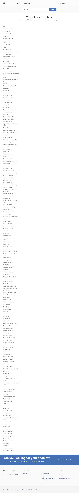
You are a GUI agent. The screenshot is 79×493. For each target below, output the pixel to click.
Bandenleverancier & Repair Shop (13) (11, 80)
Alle (4, 26)
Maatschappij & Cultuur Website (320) (10, 254)
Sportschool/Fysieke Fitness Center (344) (11, 383)
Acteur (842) (6, 36)
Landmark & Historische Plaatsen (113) (11, 238)
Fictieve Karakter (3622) (8, 154)
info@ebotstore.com (64, 478)
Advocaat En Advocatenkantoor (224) (10, 41)
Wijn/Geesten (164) (7, 433)
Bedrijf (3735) (6, 83)
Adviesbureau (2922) (8, 38)
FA (26, 489)
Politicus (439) (6, 318)
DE (20, 489)
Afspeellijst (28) (6, 44)
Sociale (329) (6, 364)
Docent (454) (6, 127)
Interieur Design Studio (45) (9, 214)
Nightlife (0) (6, 443)
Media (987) (6, 264)
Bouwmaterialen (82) (8, 95)
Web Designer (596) (7, 424)
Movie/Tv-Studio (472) (8, 281)
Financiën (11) (6, 163)
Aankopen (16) (6, 31)
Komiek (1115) (6, 231)
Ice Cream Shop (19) (7, 209)
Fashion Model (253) (8, 149)
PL (31, 489)
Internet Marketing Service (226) (10, 216)
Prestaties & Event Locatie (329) (10, 323)
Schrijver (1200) (6, 354)
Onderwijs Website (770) (8, 302)
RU (8, 489)
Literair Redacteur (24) (8, 246)
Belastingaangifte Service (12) (10, 85)
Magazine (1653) (7, 257)
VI (17, 489)
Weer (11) (5, 429)
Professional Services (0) (8, 448)
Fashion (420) (6, 147)
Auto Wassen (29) (7, 71)
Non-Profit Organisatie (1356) (10, 295)
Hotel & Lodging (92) (8, 193)
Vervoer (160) (6, 413)
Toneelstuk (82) (6, 398)
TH (33, 489)
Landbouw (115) (7, 235)
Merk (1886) (6, 269)
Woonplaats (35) (7, 438)
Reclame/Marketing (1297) (9, 337)
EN (13, 489)
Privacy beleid (44, 480)
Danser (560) (6, 114)
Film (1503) (5, 156)
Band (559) (5, 77)
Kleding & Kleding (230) (8, 226)
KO (22, 489)
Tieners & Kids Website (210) (9, 396)
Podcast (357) (6, 316)
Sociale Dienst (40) (7, 366)
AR (36, 489)
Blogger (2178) (6, 88)
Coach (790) (6, 107)
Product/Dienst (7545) (8, 328)
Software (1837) (6, 371)
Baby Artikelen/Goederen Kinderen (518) (11, 74)
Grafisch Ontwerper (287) (9, 187)
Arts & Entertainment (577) (9, 56)
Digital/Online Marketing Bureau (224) (10, 124)
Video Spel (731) (7, 415)
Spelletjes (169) (6, 376)
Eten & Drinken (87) (7, 142)
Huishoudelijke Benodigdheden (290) (10, 201)
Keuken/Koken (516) (8, 223)
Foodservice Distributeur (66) (10, 173)
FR (10, 489)
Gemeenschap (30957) (8, 182)
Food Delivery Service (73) (9, 170)
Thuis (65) (5, 394)
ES (38, 489)
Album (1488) (6, 47)
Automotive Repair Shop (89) (10, 66)
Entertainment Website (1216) (10, 139)
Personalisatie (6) (7, 309)
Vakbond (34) (6, 408)
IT (24, 489)
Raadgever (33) (6, 333)
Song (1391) (6, 373)
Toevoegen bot (62, 3)
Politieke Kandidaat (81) (8, 321)
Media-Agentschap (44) (8, 267)
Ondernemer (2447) (7, 297)
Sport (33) (5, 380)
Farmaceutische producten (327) (10, 144)
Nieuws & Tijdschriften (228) (9, 292)
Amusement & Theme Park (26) (10, 52)
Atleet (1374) (6, 59)
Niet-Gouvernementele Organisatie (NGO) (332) (11, 289)
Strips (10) (5, 387)
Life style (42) (6, 244)
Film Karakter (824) (7, 158)
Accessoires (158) (7, 33)
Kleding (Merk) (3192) (8, 228)
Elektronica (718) (7, 135)
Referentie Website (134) (8, 342)
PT (15, 489)
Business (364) (6, 100)
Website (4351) (6, 426)
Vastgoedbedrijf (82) (7, 410)
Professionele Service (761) (9, 330)
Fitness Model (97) (7, 168)
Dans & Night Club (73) (8, 116)
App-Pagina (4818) (7, 54)
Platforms (19, 3)
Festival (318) (6, 151)
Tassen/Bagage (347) (8, 391)
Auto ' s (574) (6, 68)
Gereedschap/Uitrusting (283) (10, 185)
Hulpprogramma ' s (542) (9, 207)
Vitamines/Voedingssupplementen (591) (11, 418)
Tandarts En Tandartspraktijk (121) (11, 389)
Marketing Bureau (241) (8, 260)
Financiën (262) (6, 166)
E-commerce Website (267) (9, 130)
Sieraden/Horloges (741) (8, 359)
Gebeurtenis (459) (7, 180)
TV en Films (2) (6, 406)
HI (29, 489)
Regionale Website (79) (8, 347)
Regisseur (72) (6, 349)
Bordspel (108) (6, 93)
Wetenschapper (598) (8, 431)
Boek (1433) (6, 90)
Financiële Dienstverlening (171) (10, 161)
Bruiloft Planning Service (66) (9, 97)
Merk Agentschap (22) (8, 272)
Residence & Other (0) (8, 450)
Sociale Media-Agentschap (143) (10, 368)
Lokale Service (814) (7, 249)
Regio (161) (5, 345)
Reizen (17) (5, 352)
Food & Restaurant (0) (8, 440)
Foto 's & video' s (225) (8, 178)
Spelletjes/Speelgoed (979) (9, 378)
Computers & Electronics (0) (9, 29)
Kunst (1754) (6, 233)
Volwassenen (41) (7, 421)
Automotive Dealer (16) (8, 63)
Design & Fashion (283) (8, 119)
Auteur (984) (6, 61)
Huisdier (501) (6, 198)
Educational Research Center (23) (10, 132)
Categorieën (27, 3)
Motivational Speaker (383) (9, 276)
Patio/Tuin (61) (6, 306)
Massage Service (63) (8, 262)
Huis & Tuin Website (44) (8, 204)
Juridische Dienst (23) (8, 221)
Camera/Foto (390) (7, 102)
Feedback (43, 477)
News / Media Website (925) (9, 286)
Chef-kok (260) (6, 105)
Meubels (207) (6, 274)
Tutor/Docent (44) (7, 403)
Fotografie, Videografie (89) (9, 175)
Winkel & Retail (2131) (8, 436)
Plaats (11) (5, 311)
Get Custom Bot (63, 460)
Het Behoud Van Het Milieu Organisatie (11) (9, 190)
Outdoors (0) (6, 445)
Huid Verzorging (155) (8, 196)
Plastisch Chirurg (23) (8, 314)
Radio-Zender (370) (7, 335)
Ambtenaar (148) (7, 49)
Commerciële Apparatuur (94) (10, 109)
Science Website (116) (8, 356)
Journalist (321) (6, 219)
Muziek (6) (5, 283)
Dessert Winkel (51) (7, 121)
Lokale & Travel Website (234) (10, 251)
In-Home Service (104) (8, 211)
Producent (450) (7, 325)
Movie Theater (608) (7, 279)
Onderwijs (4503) (7, 299)
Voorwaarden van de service (48, 478)
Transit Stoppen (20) (7, 401)
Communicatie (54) (7, 112)
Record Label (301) (7, 340)
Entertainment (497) (7, 137)
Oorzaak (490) (6, 304)
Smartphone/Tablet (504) (9, 361)
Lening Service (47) (7, 242)
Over (42, 475)
